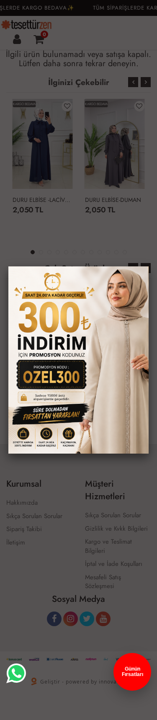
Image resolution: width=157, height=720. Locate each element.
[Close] (148, 266)
